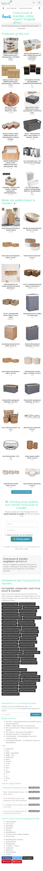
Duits (7, 768)
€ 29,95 (11, 83)
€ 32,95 (10, 137)
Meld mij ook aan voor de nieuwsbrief (20, 535)
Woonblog (9, 826)
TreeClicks (9, 722)
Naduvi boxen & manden (10, 683)
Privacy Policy (10, 836)
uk (6, 776)
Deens (8, 778)
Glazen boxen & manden (10, 687)
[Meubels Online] (3, 8)
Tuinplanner (10, 848)
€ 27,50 (32, 110)
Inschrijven (35, 714)
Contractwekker (11, 736)
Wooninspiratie (11, 852)
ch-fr (7, 766)
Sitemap (8, 830)
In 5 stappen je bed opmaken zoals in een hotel (21, 806)
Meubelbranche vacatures (14, 839)
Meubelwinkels (11, 832)
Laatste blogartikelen (11, 783)
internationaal (25, 734)
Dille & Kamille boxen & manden (12, 652)
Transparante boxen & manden (12, 618)
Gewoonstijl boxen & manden (11, 635)
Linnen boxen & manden (10, 642)
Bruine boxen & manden (27, 604)
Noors (8, 759)
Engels (8, 772)
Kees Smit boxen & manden (28, 611)
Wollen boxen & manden (10, 604)
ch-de (8, 763)
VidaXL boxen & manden (31, 607)
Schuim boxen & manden (29, 663)
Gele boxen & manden (9, 621)
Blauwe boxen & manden (26, 621)
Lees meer (21, 28)
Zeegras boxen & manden (26, 625)
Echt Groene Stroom (13, 728)
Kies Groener (10, 732)
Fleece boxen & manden (28, 638)
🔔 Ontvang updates (21, 539)
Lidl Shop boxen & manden (32, 618)
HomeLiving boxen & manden (11, 628)
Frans (7, 751)
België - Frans (10, 755)
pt (6, 770)
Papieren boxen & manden (11, 632)
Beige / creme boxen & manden (29, 677)
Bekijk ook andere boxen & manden (18, 201)
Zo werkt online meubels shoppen (17, 834)
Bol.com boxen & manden (10, 666)
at (6, 780)
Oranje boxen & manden (28, 673)
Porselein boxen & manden (11, 663)
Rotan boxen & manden (10, 656)
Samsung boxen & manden (31, 680)
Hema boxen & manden (30, 628)
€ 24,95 (11, 57)
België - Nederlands (12, 753)
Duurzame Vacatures (13, 734)
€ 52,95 (32, 191)
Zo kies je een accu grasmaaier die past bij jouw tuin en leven (21, 812)
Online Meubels (11, 822)
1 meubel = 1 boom (12, 846)
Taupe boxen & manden (10, 645)
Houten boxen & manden (27, 683)
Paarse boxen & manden (31, 652)
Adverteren (9, 850)
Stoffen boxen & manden (27, 614)
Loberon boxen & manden (28, 687)
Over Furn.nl (10, 824)
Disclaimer (9, 828)
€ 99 (32, 83)
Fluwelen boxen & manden (10, 694)
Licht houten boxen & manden (11, 680)
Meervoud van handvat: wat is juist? (21, 788)
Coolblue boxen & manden (11, 673)
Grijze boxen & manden (30, 635)
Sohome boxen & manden (10, 638)
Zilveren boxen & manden (10, 649)
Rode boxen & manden (26, 656)
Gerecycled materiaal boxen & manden (14, 670)
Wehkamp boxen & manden (11, 659)
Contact (8, 854)
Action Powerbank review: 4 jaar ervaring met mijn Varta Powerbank (21, 799)
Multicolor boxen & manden (29, 632)
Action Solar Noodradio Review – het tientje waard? (21, 793)
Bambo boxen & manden (10, 614)
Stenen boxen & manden (10, 690)
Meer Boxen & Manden (22, 492)
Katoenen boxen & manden (28, 642)
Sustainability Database (14, 740)
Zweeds (8, 761)
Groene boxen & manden (10, 677)
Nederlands (10, 749)
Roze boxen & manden (9, 625)
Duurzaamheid (11, 842)
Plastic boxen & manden (10, 611)
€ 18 (11, 164)
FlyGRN (8, 726)
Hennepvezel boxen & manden (12, 607)
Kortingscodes (10, 844)
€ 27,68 (11, 191)
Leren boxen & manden (27, 645)
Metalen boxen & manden (28, 649)
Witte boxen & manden (28, 659)
